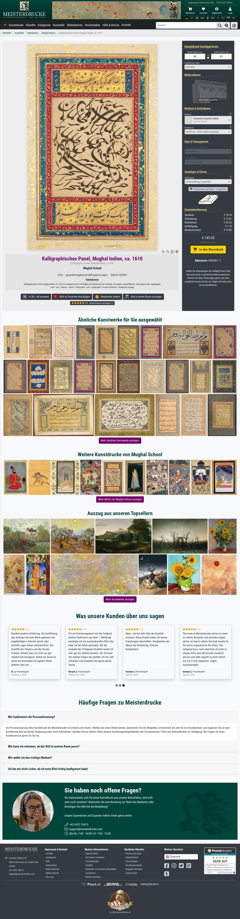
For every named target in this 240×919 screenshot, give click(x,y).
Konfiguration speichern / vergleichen (209, 189)
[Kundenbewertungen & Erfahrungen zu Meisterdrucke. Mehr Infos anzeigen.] (220, 860)
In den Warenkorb (210, 249)
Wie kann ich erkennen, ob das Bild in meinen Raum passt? (44, 746)
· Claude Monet (131, 857)
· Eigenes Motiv (91, 853)
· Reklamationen (52, 873)
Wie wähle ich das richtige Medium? (30, 758)
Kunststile (58, 25)
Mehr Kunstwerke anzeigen (120, 599)
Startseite (7, 33)
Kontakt (126, 25)
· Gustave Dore (130, 873)
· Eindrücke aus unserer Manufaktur (100, 869)
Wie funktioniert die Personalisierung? (31, 717)
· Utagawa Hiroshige (133, 869)
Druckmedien (92, 25)
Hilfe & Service (111, 25)
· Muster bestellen (93, 877)
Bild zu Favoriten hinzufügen (74, 296)
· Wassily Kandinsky (133, 865)
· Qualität (89, 865)
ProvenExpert (23, 671)
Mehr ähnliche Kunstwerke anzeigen (120, 440)
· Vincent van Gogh (132, 853)
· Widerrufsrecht (52, 869)
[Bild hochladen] (234, 25)
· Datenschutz (51, 865)
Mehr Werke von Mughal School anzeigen (120, 499)
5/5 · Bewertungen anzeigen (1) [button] (98, 303)
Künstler (30, 25)
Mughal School (48, 33)
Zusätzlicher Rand (191, 63)
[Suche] (219, 25)
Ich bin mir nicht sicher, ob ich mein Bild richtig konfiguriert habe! (48, 769)
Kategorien (44, 25)
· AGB (47, 861)
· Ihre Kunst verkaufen (94, 857)
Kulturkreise (32, 33)
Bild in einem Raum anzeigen (145, 296)
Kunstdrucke (16, 25)
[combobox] (208, 67)
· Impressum (50, 857)
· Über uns (49, 877)
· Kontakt (49, 853)
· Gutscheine (90, 873)
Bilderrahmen (74, 25)
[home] (5, 25)
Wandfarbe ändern (109, 296)
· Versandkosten (92, 861)
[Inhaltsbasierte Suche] (226, 25)
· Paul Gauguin (130, 861)
